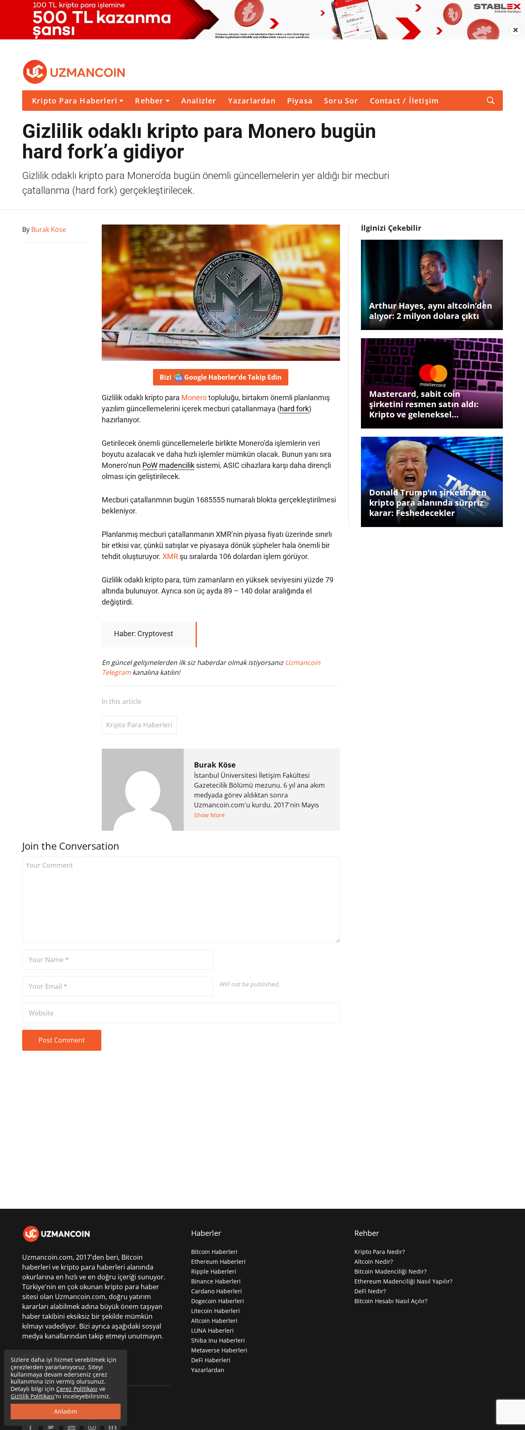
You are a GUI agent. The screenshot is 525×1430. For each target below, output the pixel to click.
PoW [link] (150, 465)
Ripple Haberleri (213, 1271)
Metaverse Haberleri (219, 1350)
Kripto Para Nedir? (379, 1252)
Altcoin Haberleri (214, 1321)
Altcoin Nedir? (373, 1261)
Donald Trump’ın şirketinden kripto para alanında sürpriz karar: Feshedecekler (427, 502)
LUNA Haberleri (212, 1330)
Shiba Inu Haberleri (218, 1340)
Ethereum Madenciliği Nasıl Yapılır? (403, 1281)
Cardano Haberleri (216, 1291)
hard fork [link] (294, 408)
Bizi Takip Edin (221, 377)
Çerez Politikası (77, 1389)
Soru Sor (341, 100)
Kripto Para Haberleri (74, 100)
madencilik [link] (176, 465)
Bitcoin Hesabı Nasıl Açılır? (390, 1301)
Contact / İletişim (404, 100)
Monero (194, 397)
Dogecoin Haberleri (217, 1301)
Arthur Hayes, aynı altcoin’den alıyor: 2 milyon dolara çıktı (430, 310)
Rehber (149, 100)
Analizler (199, 100)
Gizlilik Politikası (33, 1396)
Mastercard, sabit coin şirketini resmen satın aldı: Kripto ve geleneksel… (424, 404)
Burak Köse (215, 765)
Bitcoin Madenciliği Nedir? (390, 1271)
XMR (170, 556)
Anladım (65, 1411)
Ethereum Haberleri (218, 1261)
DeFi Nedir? (370, 1291)
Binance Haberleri (216, 1281)
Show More (209, 815)
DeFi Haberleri (211, 1360)
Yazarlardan (252, 100)
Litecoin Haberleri (215, 1311)
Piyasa (300, 100)
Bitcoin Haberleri (214, 1252)
